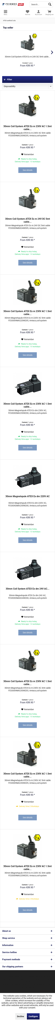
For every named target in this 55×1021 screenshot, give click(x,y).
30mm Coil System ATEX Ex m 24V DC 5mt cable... (27, 56)
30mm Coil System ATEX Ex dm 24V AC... (27, 588)
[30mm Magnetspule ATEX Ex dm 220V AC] (27, 477)
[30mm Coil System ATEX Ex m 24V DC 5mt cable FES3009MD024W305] (27, 43)
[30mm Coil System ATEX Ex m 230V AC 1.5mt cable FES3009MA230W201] (27, 107)
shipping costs (9, 979)
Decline (20, 1016)
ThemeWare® (28, 987)
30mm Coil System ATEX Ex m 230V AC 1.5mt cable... (27, 128)
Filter (9, 79)
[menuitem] (5, 12)
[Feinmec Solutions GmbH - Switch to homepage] (13, 4)
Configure (33, 1016)
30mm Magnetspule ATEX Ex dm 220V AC (27, 496)
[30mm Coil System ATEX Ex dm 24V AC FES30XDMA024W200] (27, 569)
